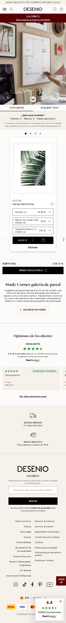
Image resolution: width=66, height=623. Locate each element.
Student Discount (22, 556)
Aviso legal (25, 531)
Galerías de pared (34, 309)
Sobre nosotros (23, 521)
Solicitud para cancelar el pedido (48, 553)
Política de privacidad (40, 508)
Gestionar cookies (44, 560)
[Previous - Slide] (2, 239)
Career (27, 537)
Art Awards (25, 570)
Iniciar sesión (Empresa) (18, 575)
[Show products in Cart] (61, 9)
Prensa (27, 526)
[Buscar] (11, 9)
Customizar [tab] (16, 107)
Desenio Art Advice (44, 521)
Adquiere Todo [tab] (49, 107)
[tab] (25, 133)
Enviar (33, 501)
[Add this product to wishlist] (51, 204)
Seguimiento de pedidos (47, 531)
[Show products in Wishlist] (54, 9)
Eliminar (33, 247)
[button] (33, 99)
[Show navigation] (4, 9)
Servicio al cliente (44, 526)
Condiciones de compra (47, 537)
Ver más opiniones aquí (33, 396)
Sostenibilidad (24, 542)
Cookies (39, 542)
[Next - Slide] (63, 239)
